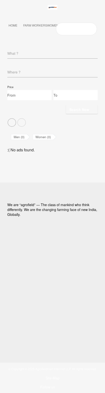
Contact (19, 271)
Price (10, 87)
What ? (12, 53)
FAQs (17, 252)
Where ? (14, 72)
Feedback (21, 264)
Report (18, 258)
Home (13, 25)
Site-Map (53, 377)
